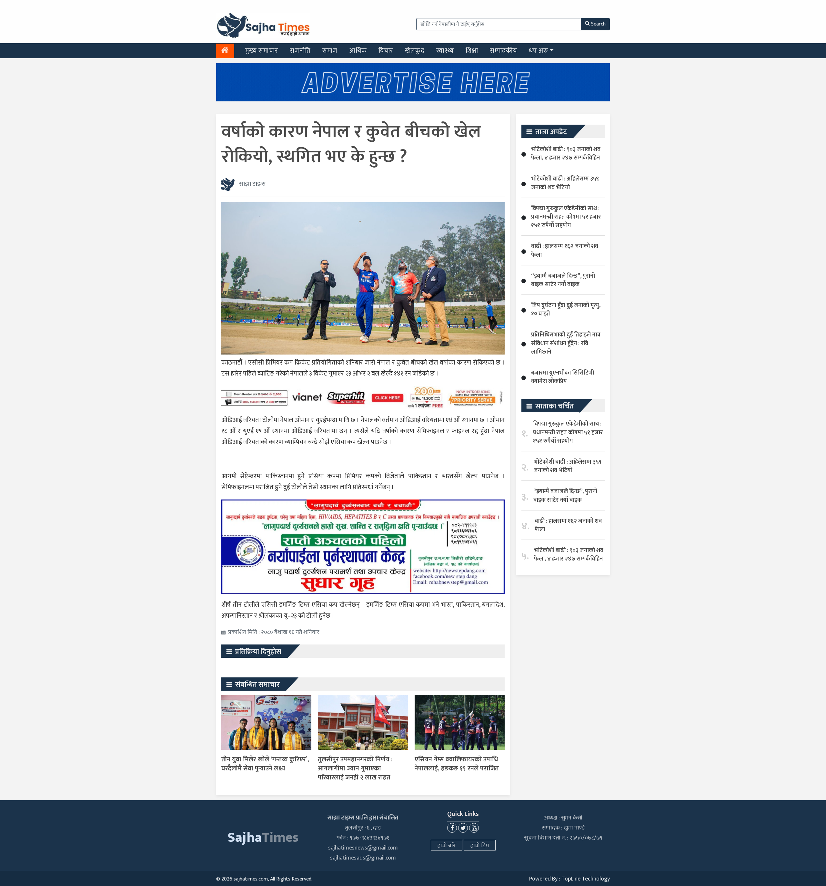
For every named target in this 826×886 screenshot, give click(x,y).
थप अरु (538, 50)
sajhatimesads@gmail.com (363, 858)
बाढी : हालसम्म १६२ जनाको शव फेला (564, 251)
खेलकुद (415, 50)
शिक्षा (472, 50)
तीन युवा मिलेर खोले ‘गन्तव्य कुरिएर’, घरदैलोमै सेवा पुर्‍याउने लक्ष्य (265, 764)
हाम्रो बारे (447, 845)
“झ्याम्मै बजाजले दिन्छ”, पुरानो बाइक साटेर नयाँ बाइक (563, 280)
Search (598, 24)
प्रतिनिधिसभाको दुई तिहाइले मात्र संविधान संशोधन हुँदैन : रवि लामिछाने (565, 343)
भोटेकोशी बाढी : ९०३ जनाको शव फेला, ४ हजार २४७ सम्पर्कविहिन (565, 154)
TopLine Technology (585, 879)
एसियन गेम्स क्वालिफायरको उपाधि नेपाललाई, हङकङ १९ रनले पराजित (457, 764)
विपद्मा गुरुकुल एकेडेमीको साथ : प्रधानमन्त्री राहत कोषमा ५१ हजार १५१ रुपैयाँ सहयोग (566, 217)
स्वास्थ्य (445, 50)
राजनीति (300, 50)
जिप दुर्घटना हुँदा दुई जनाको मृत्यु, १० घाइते (565, 310)
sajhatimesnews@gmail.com (363, 848)
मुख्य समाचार (261, 50)
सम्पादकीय (503, 50)
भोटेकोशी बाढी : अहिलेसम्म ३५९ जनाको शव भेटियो (565, 183)
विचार (385, 50)
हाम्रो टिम (479, 845)
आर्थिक (358, 50)
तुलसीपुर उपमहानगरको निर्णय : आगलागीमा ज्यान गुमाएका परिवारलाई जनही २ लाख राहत (355, 768)
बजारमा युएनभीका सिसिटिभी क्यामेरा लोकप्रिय (562, 377)
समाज (329, 50)
